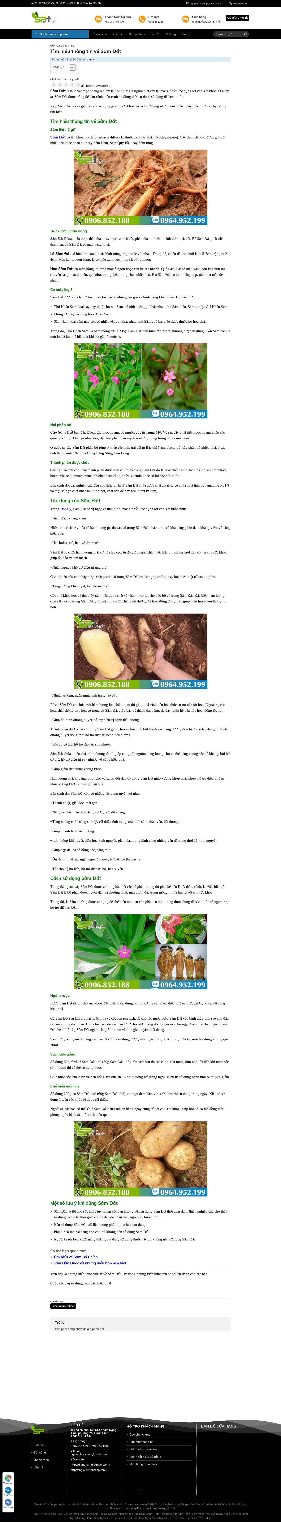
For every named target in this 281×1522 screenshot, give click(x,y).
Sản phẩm (136, 34)
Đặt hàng (169, 34)
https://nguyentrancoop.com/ (88, 1470)
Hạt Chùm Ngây (142, 1518)
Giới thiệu (118, 34)
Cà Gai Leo (56, 1513)
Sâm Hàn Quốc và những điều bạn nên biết (89, 1263)
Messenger (8, 1507)
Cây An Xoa (40, 1513)
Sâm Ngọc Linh (162, 1518)
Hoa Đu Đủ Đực (108, 1513)
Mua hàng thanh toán (143, 1464)
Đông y (65, 509)
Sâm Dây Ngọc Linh (224, 1513)
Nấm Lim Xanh (144, 1513)
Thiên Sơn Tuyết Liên (185, 1518)
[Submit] (246, 34)
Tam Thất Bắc (162, 1513)
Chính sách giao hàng (143, 1449)
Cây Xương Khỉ (88, 1513)
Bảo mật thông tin (141, 1442)
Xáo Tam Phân (182, 1513)
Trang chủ (100, 34)
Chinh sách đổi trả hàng (145, 1457)
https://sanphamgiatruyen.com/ (90, 1464)
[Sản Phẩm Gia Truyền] (60, 18)
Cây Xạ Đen (71, 1513)
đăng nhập (75, 1329)
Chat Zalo (8, 1495)
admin (91, 59)
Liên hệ (185, 34)
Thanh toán (41, 1460)
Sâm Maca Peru (201, 1513)
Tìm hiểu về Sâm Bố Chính (75, 1257)
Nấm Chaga (126, 1513)
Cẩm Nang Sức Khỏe (62, 46)
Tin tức (154, 34)
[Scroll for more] (140, 1490)
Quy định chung (139, 1434)
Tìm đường (8, 1483)
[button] (70, 68)
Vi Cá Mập (205, 1518)
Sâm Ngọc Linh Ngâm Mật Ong (112, 1518)
